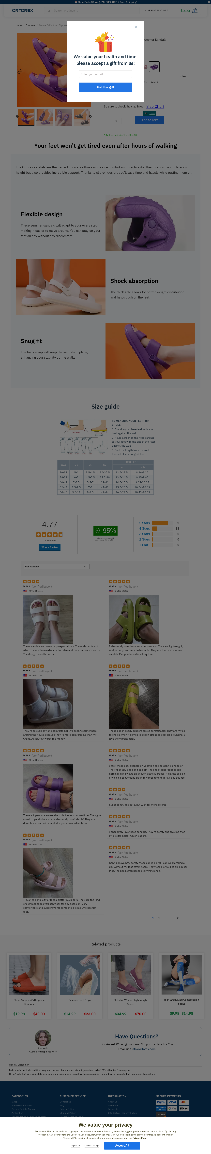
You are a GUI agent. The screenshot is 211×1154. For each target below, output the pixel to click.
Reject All (75, 1146)
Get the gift (105, 87)
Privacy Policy (140, 1138)
